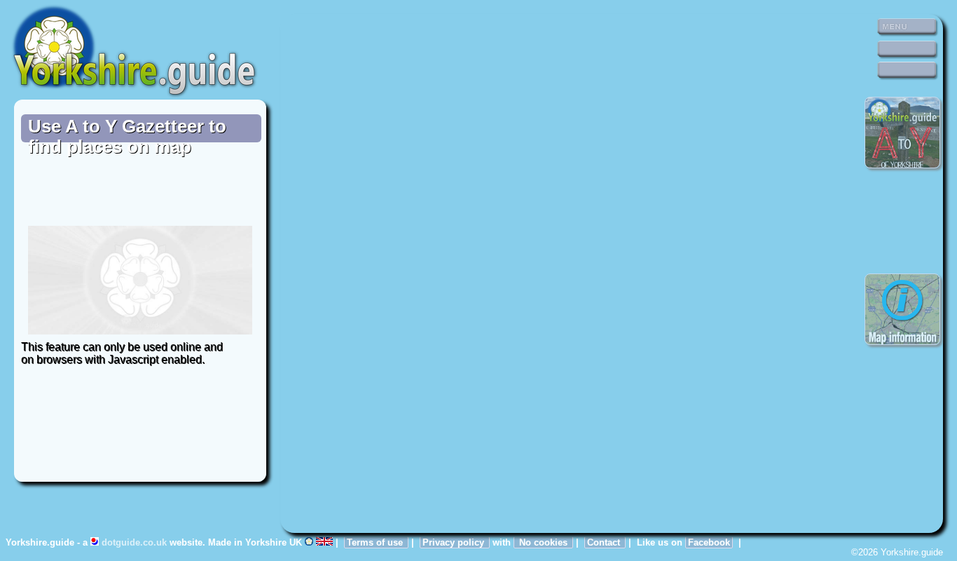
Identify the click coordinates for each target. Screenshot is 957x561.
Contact (605, 542)
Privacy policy (454, 542)
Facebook (709, 542)
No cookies (543, 542)
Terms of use (376, 542)
